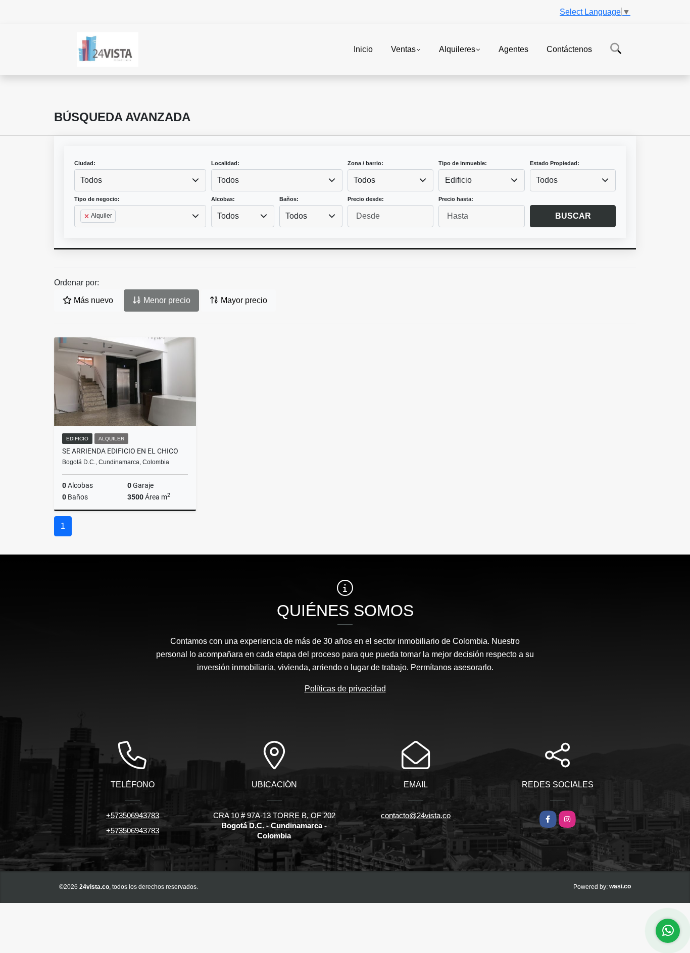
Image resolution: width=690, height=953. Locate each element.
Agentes (513, 48)
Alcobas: (223, 199)
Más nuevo (92, 300)
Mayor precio (243, 300)
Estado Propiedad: (554, 163)
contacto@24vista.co (416, 815)
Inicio (363, 48)
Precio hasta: (455, 199)
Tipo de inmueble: (462, 163)
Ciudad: (84, 163)
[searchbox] (83, 232)
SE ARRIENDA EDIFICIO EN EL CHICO (120, 451)
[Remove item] (87, 216)
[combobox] (140, 180)
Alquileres (457, 48)
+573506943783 (132, 815)
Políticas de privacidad (345, 688)
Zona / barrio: (365, 163)
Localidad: (225, 163)
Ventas (403, 48)
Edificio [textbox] (458, 180)
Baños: (289, 199)
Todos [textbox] (91, 180)
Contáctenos (569, 48)
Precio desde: (366, 199)
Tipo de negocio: (97, 199)
